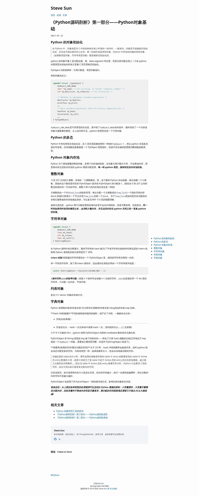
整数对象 (158, 248)
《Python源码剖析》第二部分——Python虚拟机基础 (82, 417)
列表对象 (158, 254)
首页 (53, 15)
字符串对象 (159, 251)
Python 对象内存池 (163, 244)
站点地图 (113, 488)
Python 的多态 (161, 241)
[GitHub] (55, 439)
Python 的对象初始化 (164, 238)
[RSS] (59, 439)
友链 (59, 15)
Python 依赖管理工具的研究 (70, 411)
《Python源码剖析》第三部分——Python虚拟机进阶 (82, 414)
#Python (55, 475)
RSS (102, 483)
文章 (65, 15)
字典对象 (158, 257)
